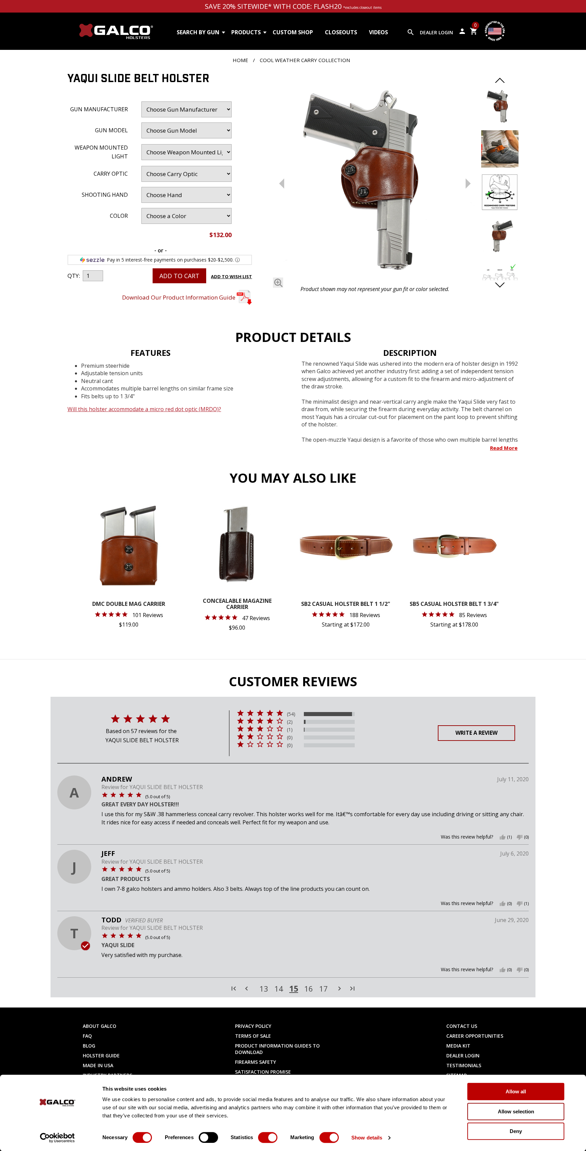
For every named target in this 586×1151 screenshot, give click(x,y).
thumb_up (503, 837)
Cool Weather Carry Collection (305, 60)
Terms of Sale (253, 1036)
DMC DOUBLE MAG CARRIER (128, 604)
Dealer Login (436, 32)
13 (263, 988)
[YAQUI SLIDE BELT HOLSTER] (374, 178)
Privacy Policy (253, 1026)
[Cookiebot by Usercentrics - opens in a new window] (57, 1138)
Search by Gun (198, 32)
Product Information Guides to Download (277, 1048)
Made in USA (98, 1065)
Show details (366, 1137)
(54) (291, 714)
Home (240, 60)
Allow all (516, 1091)
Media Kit (458, 1045)
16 (308, 988)
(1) (290, 729)
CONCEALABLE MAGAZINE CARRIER (237, 604)
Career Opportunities (474, 1036)
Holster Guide (101, 1055)
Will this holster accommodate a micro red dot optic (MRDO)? (144, 409)
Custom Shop (293, 32)
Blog (89, 1045)
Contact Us (461, 1026)
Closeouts (341, 32)
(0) (290, 737)
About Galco (99, 1026)
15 (293, 988)
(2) (290, 722)
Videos (378, 32)
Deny (516, 1131)
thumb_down (519, 837)
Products (246, 32)
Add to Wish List (231, 276)
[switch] (208, 1137)
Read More (503, 447)
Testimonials (463, 1065)
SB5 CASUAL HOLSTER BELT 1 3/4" (454, 604)
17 (323, 988)
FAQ (87, 1036)
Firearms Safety (255, 1062)
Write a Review (476, 732)
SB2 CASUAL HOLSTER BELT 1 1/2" (345, 604)
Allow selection (516, 1111)
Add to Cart (179, 276)
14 (278, 988)
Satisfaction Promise (263, 1072)
